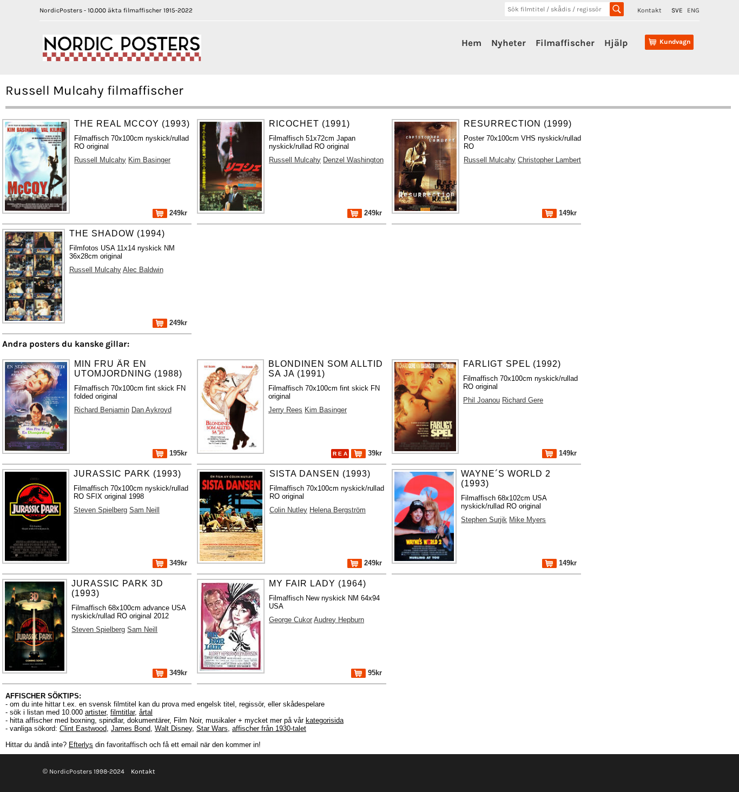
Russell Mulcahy (100, 160)
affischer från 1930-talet (269, 728)
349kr (177, 563)
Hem (471, 42)
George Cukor (290, 620)
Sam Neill (144, 510)
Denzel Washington (353, 160)
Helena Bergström (337, 510)
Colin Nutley (288, 510)
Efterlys (81, 745)
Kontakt (649, 10)
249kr (177, 213)
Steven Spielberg (100, 510)
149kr (567, 213)
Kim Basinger (149, 160)
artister (95, 712)
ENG (693, 10)
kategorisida (325, 720)
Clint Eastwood (83, 728)
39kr (374, 453)
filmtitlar (122, 712)
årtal (146, 712)
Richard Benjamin (101, 410)
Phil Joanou (481, 400)
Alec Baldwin (143, 270)
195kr (177, 453)
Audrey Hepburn (339, 620)
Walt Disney (173, 728)
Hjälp (616, 42)
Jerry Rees (285, 410)
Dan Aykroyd (151, 410)
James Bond (130, 728)
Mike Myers (527, 520)
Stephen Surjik (484, 520)
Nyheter (508, 42)
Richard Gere (522, 400)
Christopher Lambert (549, 160)
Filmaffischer (565, 42)
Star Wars (212, 728)
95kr (374, 673)
